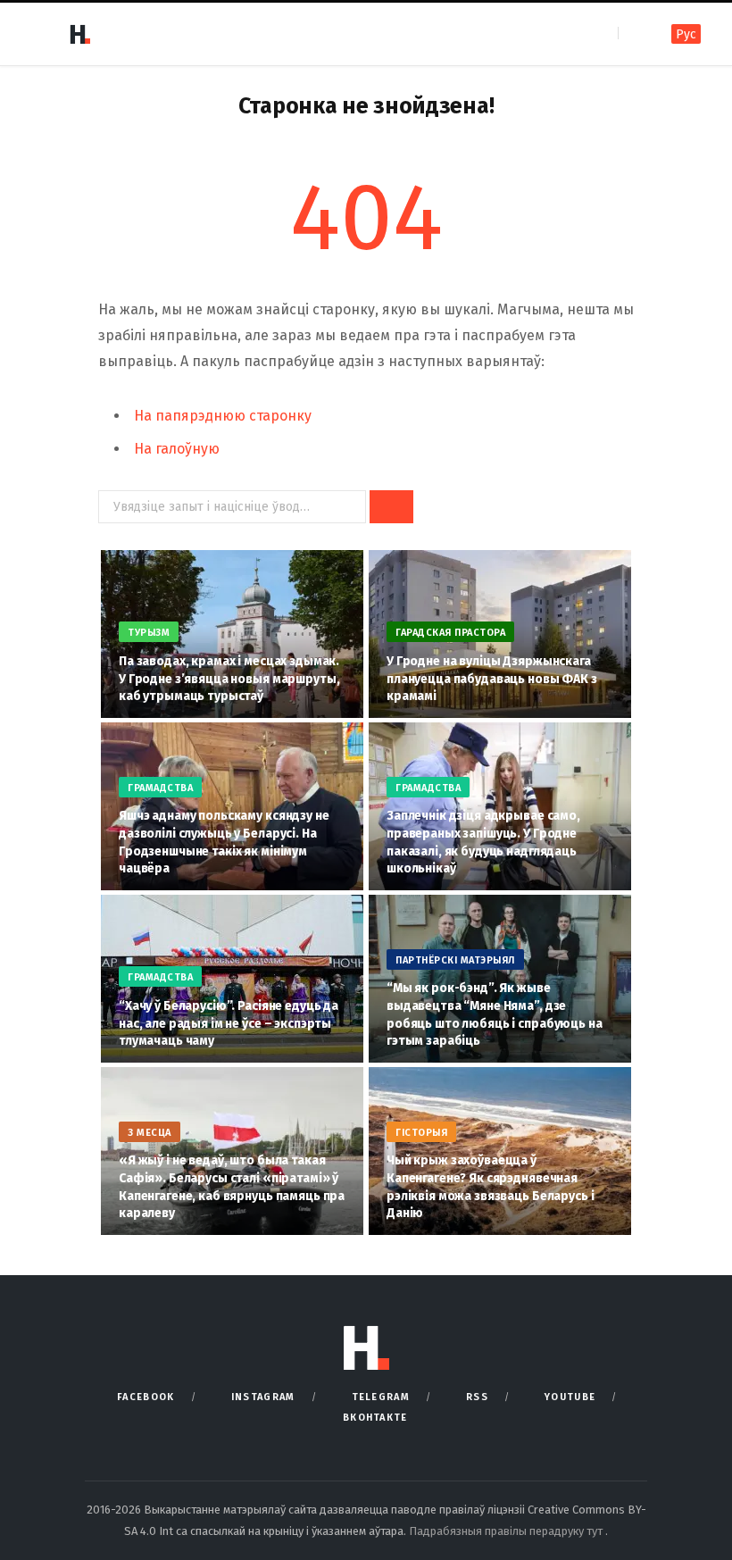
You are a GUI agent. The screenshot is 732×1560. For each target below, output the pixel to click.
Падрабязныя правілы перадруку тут (507, 1531)
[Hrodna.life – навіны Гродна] (79, 34)
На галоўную (177, 448)
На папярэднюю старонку (223, 415)
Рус (686, 34)
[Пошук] (633, 33)
